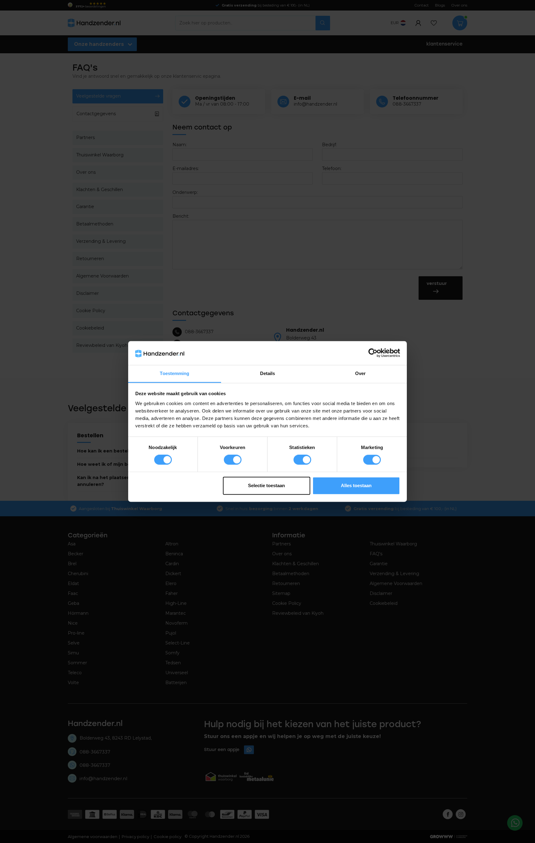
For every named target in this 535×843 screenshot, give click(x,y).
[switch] (232, 460)
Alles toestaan (356, 485)
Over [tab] (360, 373)
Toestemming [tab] (174, 373)
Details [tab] (267, 373)
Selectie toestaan (266, 485)
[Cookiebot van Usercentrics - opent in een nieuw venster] (373, 353)
